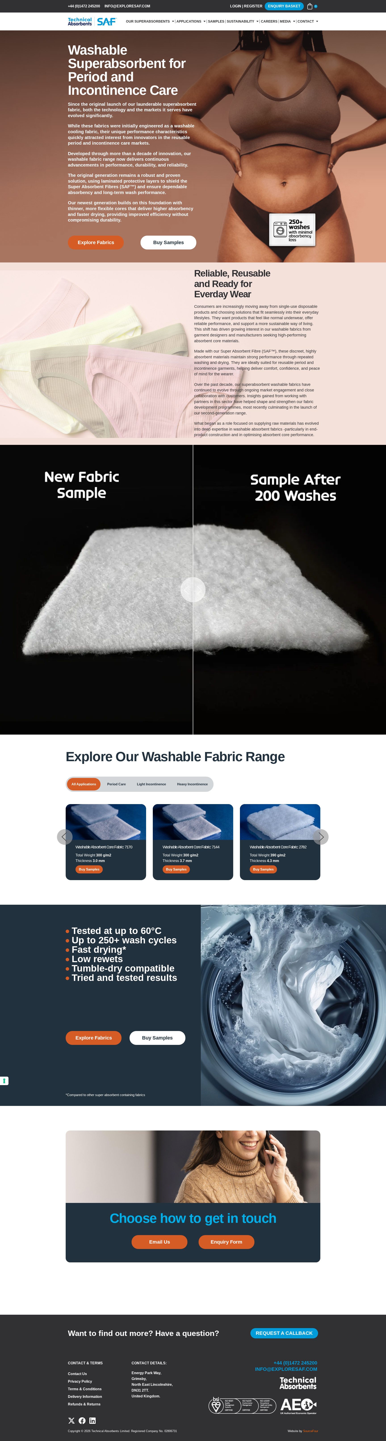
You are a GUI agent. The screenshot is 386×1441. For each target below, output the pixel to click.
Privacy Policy (80, 1381)
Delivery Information (85, 1397)
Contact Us (77, 1374)
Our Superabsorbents (148, 21)
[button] (65, 838)
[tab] (84, 784)
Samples (216, 21)
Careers (269, 21)
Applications (188, 21)
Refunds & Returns (84, 1404)
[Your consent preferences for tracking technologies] (4, 1081)
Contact (306, 21)
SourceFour (310, 1431)
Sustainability (240, 21)
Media (285, 21)
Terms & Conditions (85, 1389)
